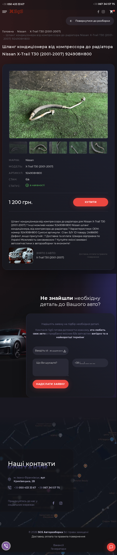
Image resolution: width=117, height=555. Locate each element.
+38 (13, 4)
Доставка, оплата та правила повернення (93, 255)
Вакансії (58, 545)
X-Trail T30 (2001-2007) (50, 257)
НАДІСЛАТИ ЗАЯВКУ (50, 384)
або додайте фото (56, 351)
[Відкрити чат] (111, 547)
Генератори (58, 548)
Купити (91, 202)
